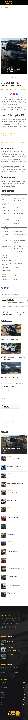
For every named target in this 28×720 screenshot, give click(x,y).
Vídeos (15, 667)
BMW (2, 704)
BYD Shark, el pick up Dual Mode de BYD (15, 585)
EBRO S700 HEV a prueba (12, 551)
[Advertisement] (14, 24)
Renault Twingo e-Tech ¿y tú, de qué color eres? (16, 492)
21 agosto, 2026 (9, 67)
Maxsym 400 (4, 104)
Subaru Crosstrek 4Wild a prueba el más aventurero (15, 484)
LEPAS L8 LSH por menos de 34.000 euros (15, 526)
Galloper (9, 499)
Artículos (3, 685)
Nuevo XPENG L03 (11, 543)
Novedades (3, 670)
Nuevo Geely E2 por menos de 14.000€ (9, 377)
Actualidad (3, 667)
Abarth (2, 690)
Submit (5, 421)
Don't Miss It (6, 311)
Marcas (2, 675)
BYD (8, 575)
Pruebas (15, 675)
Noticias (10, 6)
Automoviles (16, 670)
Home (2, 6)
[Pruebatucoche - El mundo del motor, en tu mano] (8, 2)
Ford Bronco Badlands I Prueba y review (12, 70)
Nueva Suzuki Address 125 (20, 313)
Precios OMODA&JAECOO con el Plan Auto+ (16, 475)
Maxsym (7, 294)
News (6, 6)
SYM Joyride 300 (18, 294)
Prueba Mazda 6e (10, 534)
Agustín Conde (9, 89)
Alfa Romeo (3, 695)
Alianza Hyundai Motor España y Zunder (15, 466)
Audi (2, 700)
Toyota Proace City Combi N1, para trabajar (15, 568)
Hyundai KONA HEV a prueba (13, 593)
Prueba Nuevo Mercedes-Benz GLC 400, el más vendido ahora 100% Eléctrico (13, 358)
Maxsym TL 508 (4, 103)
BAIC (8, 558)
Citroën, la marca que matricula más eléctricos (7, 314)
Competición (16, 672)
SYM (12, 294)
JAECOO (8, 473)
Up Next (22, 311)
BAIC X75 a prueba (11, 560)
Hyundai (8, 592)
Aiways (2, 692)
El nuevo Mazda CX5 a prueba (13, 517)
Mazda (8, 516)
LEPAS (8, 524)
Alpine (2, 697)
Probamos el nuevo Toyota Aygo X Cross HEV (16, 458)
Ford (4, 67)
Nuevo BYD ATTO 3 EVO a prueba (14, 577)
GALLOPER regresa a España (13, 500)
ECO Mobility (4, 356)
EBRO (8, 550)
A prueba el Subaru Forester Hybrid (14, 509)
